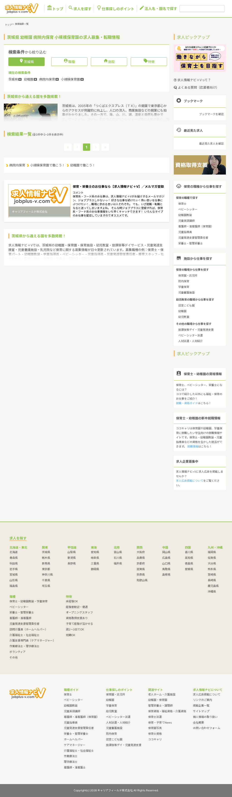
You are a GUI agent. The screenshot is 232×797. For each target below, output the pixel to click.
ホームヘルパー (73, 739)
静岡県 (95, 569)
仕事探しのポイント (115, 9)
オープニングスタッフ (79, 612)
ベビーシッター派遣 (190, 335)
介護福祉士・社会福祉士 (24, 635)
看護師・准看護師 (20, 618)
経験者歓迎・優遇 (77, 607)
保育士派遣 (155, 717)
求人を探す (80, 9)
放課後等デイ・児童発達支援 (196, 329)
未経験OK (72, 601)
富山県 (118, 552)
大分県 (212, 563)
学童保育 (183, 287)
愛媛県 (189, 569)
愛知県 (95, 552)
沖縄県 (212, 591)
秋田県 (14, 563)
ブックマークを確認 (211, 114)
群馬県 (46, 563)
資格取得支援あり (77, 618)
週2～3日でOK (75, 629)
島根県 (166, 574)
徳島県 (189, 563)
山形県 (14, 580)
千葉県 (46, 580)
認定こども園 (186, 305)
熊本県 (212, 569)
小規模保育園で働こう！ (47, 165)
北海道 (14, 552)
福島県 (14, 586)
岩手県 (14, 569)
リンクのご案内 (202, 700)
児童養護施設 (186, 292)
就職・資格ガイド (187, 403)
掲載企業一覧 (201, 705)
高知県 (189, 557)
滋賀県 (141, 569)
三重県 (95, 563)
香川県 (189, 552)
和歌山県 (142, 580)
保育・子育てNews (160, 722)
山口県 (166, 563)
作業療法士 (70, 756)
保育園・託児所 (187, 275)
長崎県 (212, 580)
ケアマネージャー (74, 745)
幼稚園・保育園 (157, 700)
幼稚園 (182, 311)
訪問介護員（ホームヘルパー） (29, 629)
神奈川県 (47, 574)
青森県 (14, 557)
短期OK (70, 635)
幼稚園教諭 (185, 215)
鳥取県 (166, 569)
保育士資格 (155, 733)
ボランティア (18, 652)
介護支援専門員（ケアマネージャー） (33, 640)
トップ (55, 9)
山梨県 (72, 552)
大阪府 (141, 552)
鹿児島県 (213, 586)
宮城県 (14, 574)
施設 (109, 61)
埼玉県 (46, 586)
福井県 (118, 563)
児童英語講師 (186, 220)
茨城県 (46, 552)
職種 (69, 61)
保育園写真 (155, 728)
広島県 (166, 557)
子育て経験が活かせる (79, 623)
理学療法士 (70, 761)
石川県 (118, 557)
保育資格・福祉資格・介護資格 (167, 711)
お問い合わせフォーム (206, 728)
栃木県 (46, 557)
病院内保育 (17, 165)
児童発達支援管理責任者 (193, 237)
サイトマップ (201, 711)
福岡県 (212, 552)
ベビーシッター (187, 209)
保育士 (182, 203)
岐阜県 (95, 557)
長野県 (72, 563)
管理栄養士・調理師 (160, 705)
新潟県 (72, 557)
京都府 (141, 563)
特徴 (149, 61)
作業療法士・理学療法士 (24, 646)
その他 (14, 657)
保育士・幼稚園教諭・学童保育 (29, 601)
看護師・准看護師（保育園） (196, 226)
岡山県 (166, 552)
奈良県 (141, 574)
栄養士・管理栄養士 (190, 243)
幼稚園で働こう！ (82, 165)
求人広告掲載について (189, 480)
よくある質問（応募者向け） (198, 87)
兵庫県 (141, 557)
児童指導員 (185, 232)
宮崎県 (212, 574)
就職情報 (192, 446)
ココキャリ (155, 739)
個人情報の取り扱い (205, 717)
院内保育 (183, 281)
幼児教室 (183, 316)
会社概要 (198, 722)
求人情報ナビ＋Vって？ (193, 80)
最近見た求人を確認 (211, 143)
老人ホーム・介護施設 (161, 694)
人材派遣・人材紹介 (190, 341)
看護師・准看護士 (75, 767)
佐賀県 (212, 557)
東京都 (46, 569)
